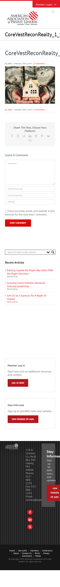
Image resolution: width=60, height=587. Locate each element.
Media (38, 556)
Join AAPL (22, 550)
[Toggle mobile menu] (53, 11)
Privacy (46, 553)
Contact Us (27, 553)
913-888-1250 (29, 480)
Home (12, 550)
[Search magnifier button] (52, 252)
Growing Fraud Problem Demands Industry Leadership (26, 284)
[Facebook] (30, 512)
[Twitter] (30, 526)
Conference (47, 550)
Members (34, 550)
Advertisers (27, 556)
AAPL (10, 63)
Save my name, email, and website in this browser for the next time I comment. (30, 212)
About (16, 553)
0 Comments (39, 63)
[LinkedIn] (30, 519)
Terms (37, 553)
